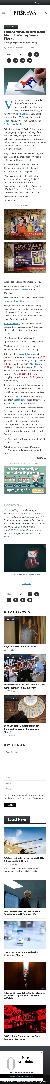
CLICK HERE (18, 530)
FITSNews (10, 48)
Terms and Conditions (25, 1082)
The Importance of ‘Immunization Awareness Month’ (21, 953)
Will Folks (10, 650)
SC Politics (10, 27)
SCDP (25, 167)
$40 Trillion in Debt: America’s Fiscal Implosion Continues (22, 1037)
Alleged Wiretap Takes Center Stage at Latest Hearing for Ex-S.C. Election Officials (24, 995)
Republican (19, 399)
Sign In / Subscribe (43, 3)
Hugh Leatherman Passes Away (20, 646)
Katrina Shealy (12, 323)
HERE (17, 526)
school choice (21, 289)
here (7, 410)
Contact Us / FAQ (8, 1082)
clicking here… (36, 574)
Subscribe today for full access (21, 1072)
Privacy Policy (41, 1082)
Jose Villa (21, 114)
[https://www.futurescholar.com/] (25, 493)
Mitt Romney (36, 364)
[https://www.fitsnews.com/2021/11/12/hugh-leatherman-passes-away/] (25, 630)
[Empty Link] (43, 819)
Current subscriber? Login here (21, 1076)
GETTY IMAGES (26, 584)
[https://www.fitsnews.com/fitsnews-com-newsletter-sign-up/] (25, 558)
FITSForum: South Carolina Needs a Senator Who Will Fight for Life (22, 912)
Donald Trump (26, 354)
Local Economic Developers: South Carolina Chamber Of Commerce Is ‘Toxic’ (21, 728)
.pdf (7, 120)
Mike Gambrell (13, 124)
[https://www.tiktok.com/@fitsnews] (43, 1067)
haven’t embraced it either (16, 300)
